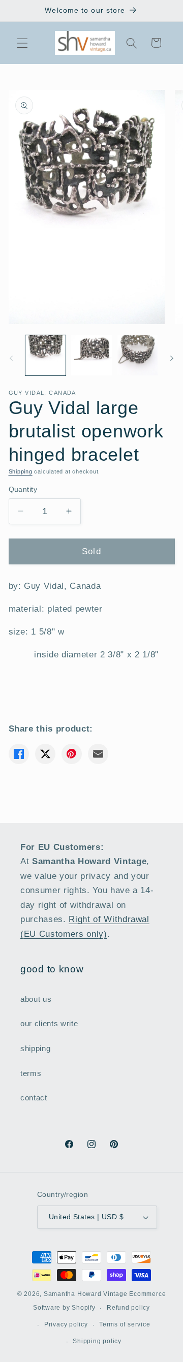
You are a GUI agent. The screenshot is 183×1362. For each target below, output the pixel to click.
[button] (22, 42)
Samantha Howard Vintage (86, 1293)
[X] (45, 754)
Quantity (23, 489)
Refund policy (128, 1307)
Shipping (21, 471)
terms (30, 1073)
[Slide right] (172, 358)
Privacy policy (66, 1324)
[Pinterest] (72, 754)
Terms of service (124, 1324)
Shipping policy (97, 1341)
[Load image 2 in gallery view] (91, 355)
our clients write (49, 1023)
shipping (35, 1048)
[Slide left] (11, 358)
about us (35, 999)
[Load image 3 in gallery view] (137, 355)
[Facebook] (19, 754)
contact (33, 1097)
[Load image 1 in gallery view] (45, 355)
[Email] (98, 754)
